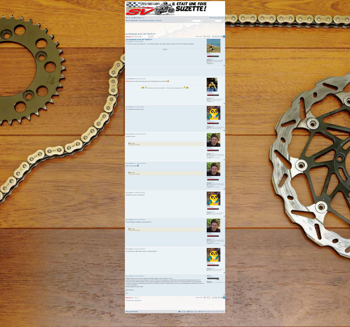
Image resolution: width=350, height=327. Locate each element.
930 (212, 59)
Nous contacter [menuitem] (183, 311)
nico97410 (209, 147)
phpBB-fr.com (177, 316)
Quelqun (208, 120)
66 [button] (216, 36)
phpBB (170, 314)
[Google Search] (222, 21)
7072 (213, 153)
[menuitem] (135, 18)
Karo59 (208, 53)
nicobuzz (209, 275)
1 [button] (209, 36)
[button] (204, 36)
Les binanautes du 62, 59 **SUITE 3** (140, 34)
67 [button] (218, 36)
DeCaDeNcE (209, 92)
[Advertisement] (175, 27)
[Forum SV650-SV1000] (133, 8)
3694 (213, 126)
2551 (213, 98)
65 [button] (213, 36)
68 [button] (221, 36)
